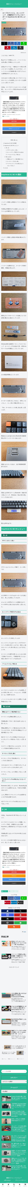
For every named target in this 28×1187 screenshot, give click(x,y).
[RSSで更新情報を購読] (14, 926)
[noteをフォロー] (7, 918)
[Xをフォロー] (20, 911)
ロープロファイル (14, 891)
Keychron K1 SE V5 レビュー (11, 145)
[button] (20, 48)
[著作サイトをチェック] (7, 911)
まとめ (6, 168)
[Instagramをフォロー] (7, 914)
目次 (12, 140)
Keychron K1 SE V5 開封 (10, 143)
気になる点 (8, 156)
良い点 (7, 147)
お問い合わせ (7, 1180)
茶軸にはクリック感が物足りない (15, 159)
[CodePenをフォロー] (7, 922)
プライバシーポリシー (20, 1180)
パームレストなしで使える (13, 154)
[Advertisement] (14, 978)
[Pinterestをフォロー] (20, 918)
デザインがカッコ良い (12, 150)
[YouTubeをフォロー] (20, 914)
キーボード (5, 891)
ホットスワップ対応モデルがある (15, 152)
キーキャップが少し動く (13, 161)
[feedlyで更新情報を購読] (20, 922)
